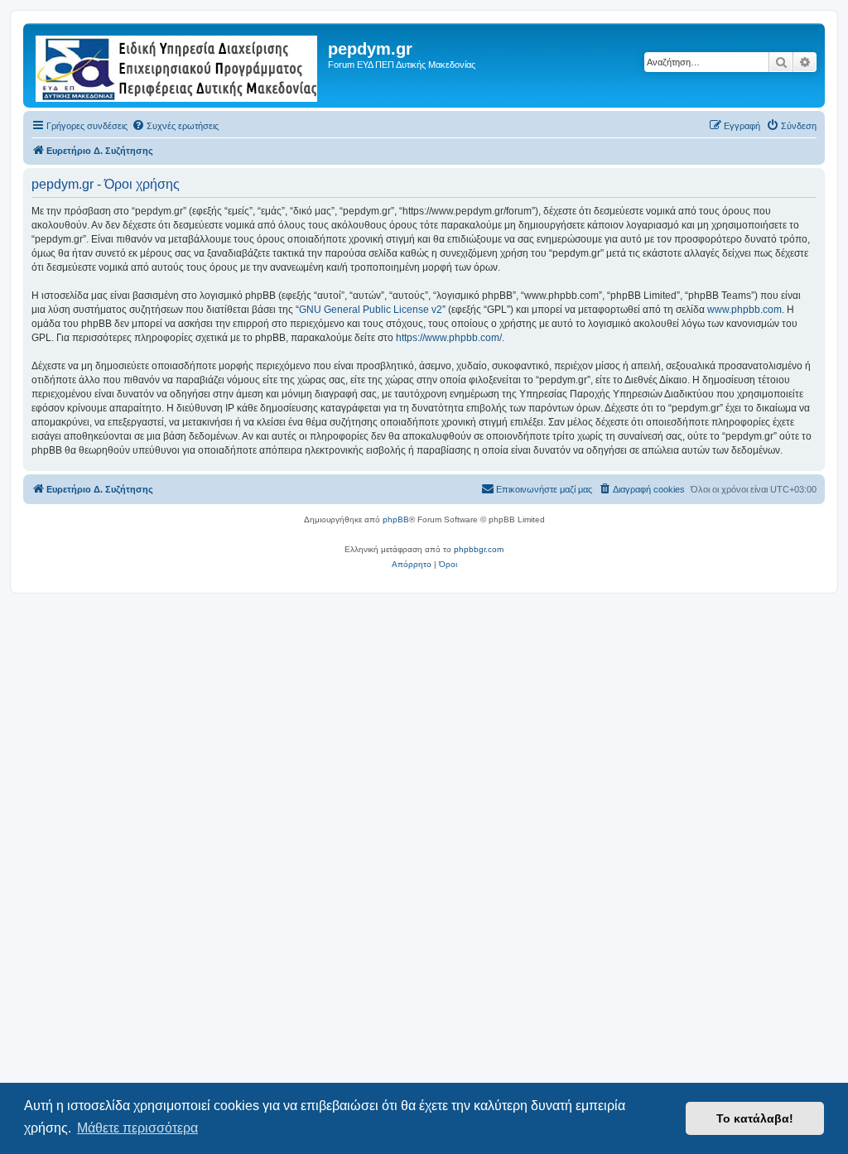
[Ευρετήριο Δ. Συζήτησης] (177, 65)
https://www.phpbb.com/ (449, 338)
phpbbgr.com (479, 549)
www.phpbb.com (744, 309)
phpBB (396, 519)
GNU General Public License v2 (370, 309)
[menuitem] (175, 126)
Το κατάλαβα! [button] (754, 1118)
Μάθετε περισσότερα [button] (137, 1128)
